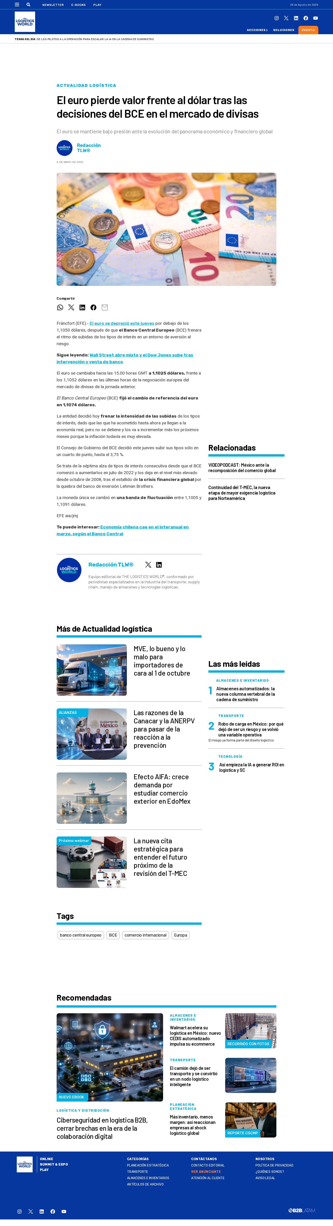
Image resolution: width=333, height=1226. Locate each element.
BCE (113, 935)
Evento (308, 30)
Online (46, 1159)
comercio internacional (145, 935)
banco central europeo (80, 935)
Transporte (137, 1172)
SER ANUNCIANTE (206, 1172)
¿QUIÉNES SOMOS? (270, 1172)
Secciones (256, 30)
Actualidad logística (86, 85)
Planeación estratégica (148, 1165)
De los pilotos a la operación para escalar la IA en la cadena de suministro (95, 39)
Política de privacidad (274, 1165)
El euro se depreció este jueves (122, 323)
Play (97, 5)
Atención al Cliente (207, 1178)
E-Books (78, 5)
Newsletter (53, 5)
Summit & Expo (54, 1164)
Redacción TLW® (89, 148)
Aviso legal (265, 1178)
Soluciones (283, 30)
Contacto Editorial (208, 1165)
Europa (180, 935)
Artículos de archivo (145, 1184)
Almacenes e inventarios (148, 1178)
